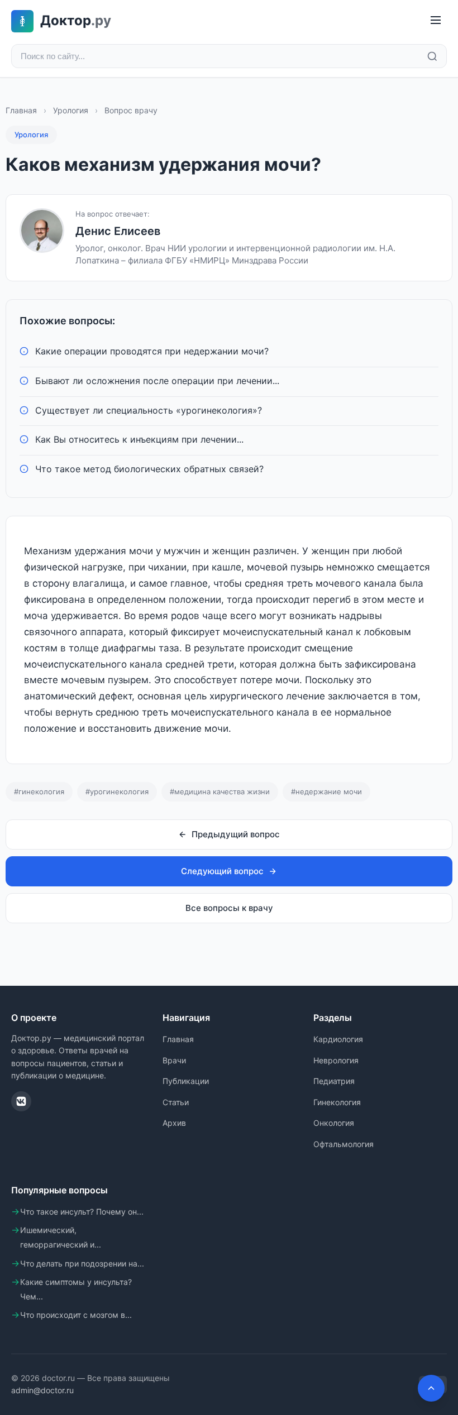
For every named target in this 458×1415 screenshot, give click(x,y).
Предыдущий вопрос (236, 834)
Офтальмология (343, 1144)
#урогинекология (117, 791)
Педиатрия (334, 1081)
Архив (174, 1123)
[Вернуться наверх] (431, 1388)
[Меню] (435, 21)
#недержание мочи (326, 791)
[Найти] (432, 56)
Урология (70, 110)
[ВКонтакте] (21, 1101)
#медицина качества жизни (220, 791)
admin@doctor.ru (42, 1390)
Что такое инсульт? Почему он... (82, 1211)
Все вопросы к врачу (229, 908)
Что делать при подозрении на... (82, 1263)
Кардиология (338, 1039)
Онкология (333, 1123)
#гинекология (39, 791)
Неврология (336, 1060)
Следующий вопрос (222, 871)
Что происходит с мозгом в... (76, 1315)
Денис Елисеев (117, 231)
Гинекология (337, 1102)
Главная (21, 110)
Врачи (174, 1060)
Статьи (176, 1102)
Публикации (186, 1081)
